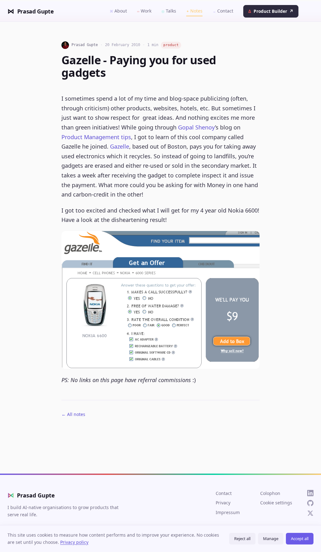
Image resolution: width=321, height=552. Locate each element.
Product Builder (270, 11)
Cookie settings (276, 503)
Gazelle (119, 146)
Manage (270, 538)
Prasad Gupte (31, 495)
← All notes (73, 414)
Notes (194, 11)
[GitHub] (310, 503)
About (118, 11)
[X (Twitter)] (310, 513)
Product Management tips (96, 137)
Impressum (228, 512)
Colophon (270, 493)
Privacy (223, 503)
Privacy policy (74, 542)
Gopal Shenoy (196, 127)
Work (144, 11)
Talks (168, 11)
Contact (223, 11)
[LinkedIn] (310, 493)
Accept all (299, 538)
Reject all (242, 538)
